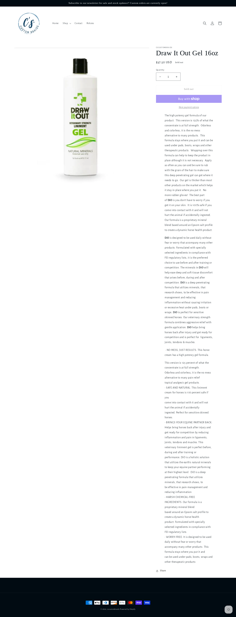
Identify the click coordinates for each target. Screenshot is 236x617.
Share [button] (163, 570)
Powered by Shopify (127, 609)
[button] (67, 23)
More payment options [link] (189, 107)
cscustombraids (113, 609)
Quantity (160, 70)
